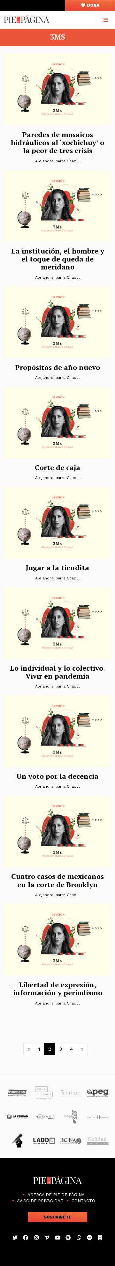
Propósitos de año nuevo (57, 367)
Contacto (83, 1200)
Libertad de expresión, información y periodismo (57, 988)
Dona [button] (92, 5)
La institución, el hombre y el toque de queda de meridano (57, 259)
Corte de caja (57, 467)
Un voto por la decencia (57, 776)
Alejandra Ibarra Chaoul (57, 161)
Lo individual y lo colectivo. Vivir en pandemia (57, 672)
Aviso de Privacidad (40, 1200)
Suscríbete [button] (58, 1217)
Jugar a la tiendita (57, 567)
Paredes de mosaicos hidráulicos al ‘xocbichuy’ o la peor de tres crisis (57, 142)
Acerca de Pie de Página (56, 1194)
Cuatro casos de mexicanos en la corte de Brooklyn (57, 880)
